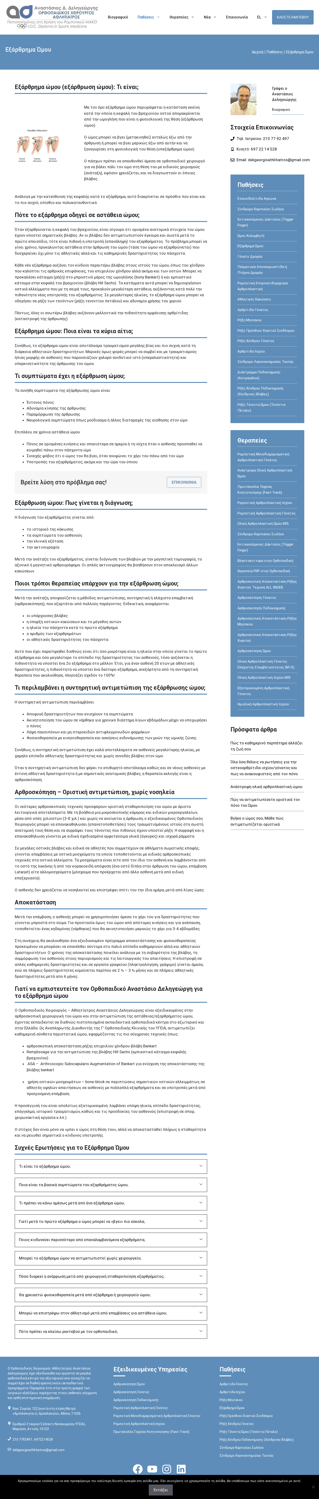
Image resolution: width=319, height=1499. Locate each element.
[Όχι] (313, 1487)
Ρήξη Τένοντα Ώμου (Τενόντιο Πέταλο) (261, 408)
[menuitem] (262, 17)
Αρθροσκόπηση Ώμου (254, 651)
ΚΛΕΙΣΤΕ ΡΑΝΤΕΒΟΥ (293, 17)
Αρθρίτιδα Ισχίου (251, 351)
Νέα (207, 17)
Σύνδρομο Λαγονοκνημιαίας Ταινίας (265, 362)
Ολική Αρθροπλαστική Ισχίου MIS (264, 677)
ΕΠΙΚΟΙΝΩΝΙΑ (184, 482)
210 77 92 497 (275, 138)
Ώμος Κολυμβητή (250, 236)
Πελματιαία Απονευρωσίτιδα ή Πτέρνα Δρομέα (262, 270)
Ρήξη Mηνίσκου (249, 320)
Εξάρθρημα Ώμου (250, 246)
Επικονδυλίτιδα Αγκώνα (256, 198)
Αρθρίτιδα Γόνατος (252, 310)
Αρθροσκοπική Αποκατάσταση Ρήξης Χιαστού (267, 638)
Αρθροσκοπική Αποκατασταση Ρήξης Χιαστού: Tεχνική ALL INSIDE (267, 584)
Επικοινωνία (237, 17)
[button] (111, 1167)
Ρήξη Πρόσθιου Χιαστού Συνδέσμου (265, 330)
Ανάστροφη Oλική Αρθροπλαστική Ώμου (264, 473)
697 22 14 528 (264, 149)
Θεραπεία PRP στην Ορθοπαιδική (263, 571)
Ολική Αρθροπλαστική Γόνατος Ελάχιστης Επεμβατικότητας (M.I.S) (265, 664)
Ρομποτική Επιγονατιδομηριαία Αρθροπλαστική (262, 286)
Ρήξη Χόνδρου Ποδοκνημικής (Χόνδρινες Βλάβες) (260, 391)
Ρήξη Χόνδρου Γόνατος (255, 341)
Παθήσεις (146, 17)
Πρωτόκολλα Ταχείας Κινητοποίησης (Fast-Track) (259, 490)
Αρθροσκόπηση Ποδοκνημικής (261, 608)
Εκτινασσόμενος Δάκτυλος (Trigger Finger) (265, 222)
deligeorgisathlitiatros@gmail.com (279, 159)
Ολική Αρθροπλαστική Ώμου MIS (263, 523)
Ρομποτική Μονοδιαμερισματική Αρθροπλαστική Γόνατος (263, 457)
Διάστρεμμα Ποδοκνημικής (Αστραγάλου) (258, 375)
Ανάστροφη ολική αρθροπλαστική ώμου (266, 786)
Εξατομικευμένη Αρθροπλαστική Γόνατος (263, 691)
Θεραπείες (179, 17)
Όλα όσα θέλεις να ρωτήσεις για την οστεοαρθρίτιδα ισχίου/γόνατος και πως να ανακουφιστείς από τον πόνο (264, 768)
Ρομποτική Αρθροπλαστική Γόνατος (266, 513)
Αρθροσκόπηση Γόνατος (256, 598)
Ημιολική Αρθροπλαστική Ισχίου (263, 704)
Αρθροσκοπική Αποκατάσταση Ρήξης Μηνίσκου (267, 621)
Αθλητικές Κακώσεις (254, 299)
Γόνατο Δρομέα (249, 256)
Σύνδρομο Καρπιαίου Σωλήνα (260, 209)
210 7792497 (22, 1439)
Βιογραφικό (118, 17)
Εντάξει (161, 1490)
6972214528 (43, 1439)
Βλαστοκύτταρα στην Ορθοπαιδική (265, 561)
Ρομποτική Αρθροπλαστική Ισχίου (264, 503)
